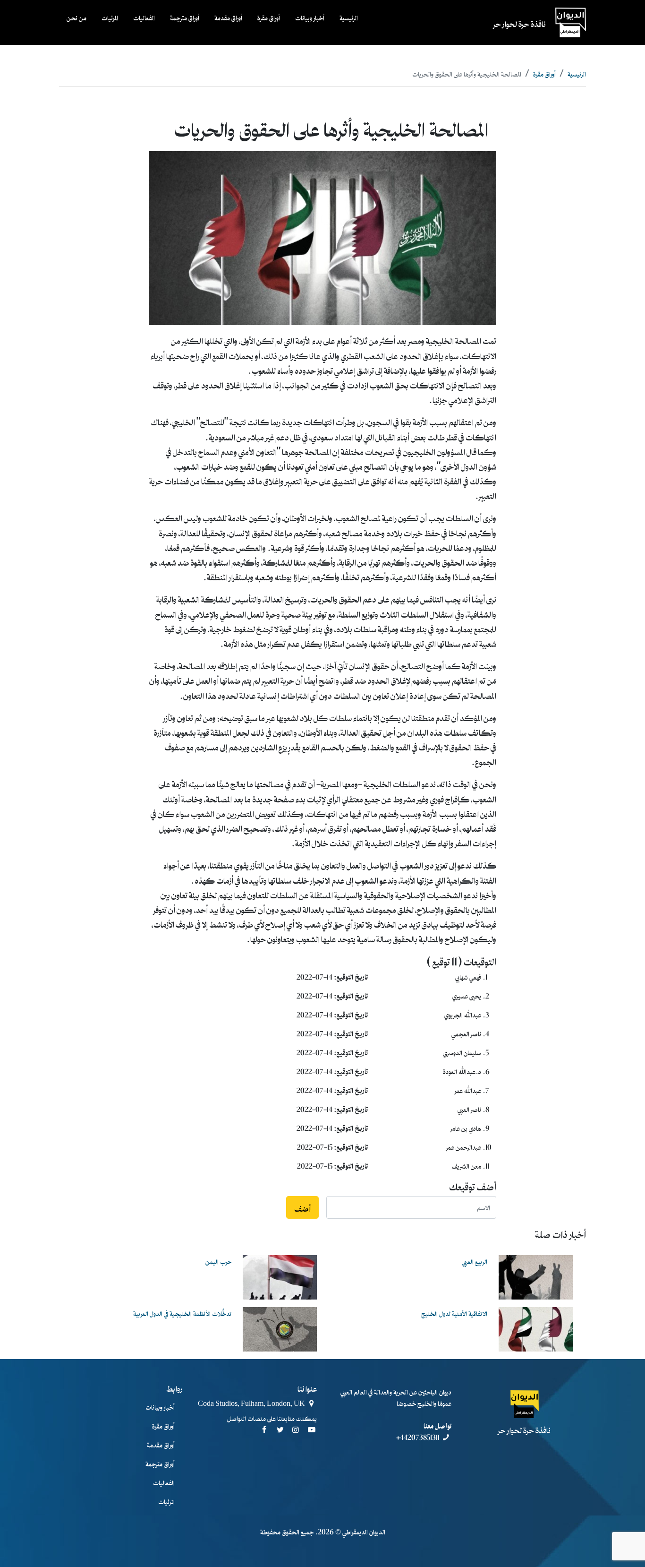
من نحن (76, 17)
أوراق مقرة (268, 17)
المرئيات (110, 17)
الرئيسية (348, 17)
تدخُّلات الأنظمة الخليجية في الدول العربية (182, 1312)
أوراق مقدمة (228, 17)
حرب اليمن (218, 1260)
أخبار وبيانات (309, 17)
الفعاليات (144, 17)
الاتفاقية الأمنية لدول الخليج (454, 1312)
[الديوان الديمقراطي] (524, 1404)
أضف (302, 1207)
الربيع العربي (474, 1260)
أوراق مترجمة (184, 17)
